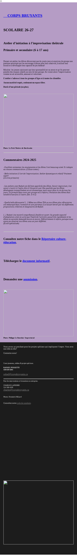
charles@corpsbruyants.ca (16, 389)
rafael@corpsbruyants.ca (15, 374)
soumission (30, 279)
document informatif (36, 261)
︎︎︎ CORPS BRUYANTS (22, 15)
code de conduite (24, 403)
